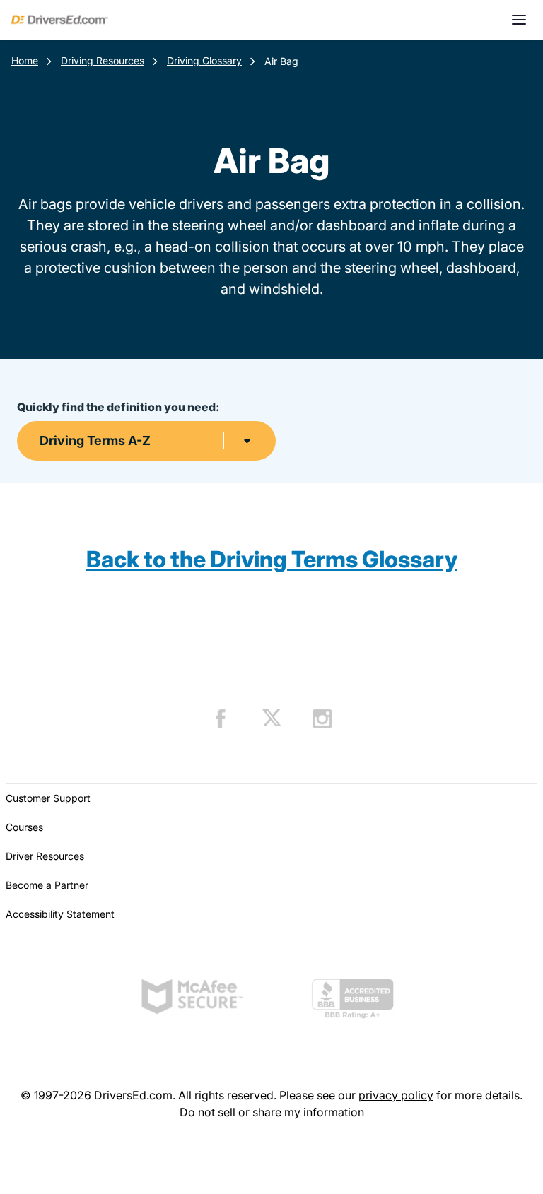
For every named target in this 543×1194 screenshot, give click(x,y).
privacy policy (395, 1095)
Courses (24, 827)
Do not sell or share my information (272, 1112)
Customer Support (48, 798)
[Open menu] (519, 19)
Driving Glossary (204, 60)
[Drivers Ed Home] (59, 20)
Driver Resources (45, 856)
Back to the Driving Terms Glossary (271, 559)
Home (24, 60)
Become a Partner (47, 885)
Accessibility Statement (60, 914)
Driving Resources (102, 60)
